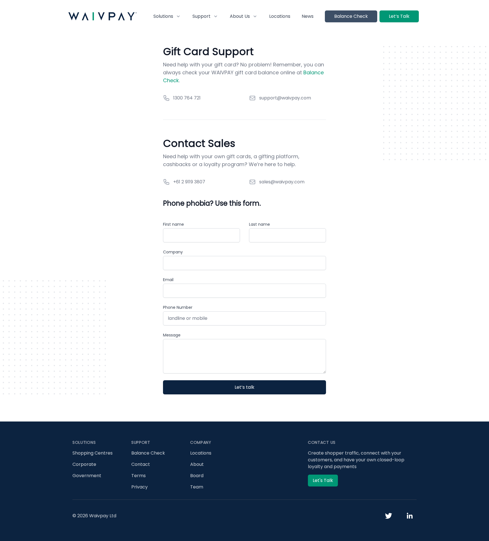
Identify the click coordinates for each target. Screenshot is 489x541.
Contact (140, 464)
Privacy (139, 487)
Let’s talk (244, 387)
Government (86, 475)
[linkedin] (409, 516)
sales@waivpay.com (281, 182)
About (197, 464)
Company (173, 252)
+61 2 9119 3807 (189, 182)
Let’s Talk (399, 16)
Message (172, 335)
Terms (138, 475)
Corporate (84, 464)
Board (196, 475)
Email (168, 280)
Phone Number (177, 307)
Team (196, 487)
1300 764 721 (187, 98)
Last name (259, 224)
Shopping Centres (92, 453)
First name (173, 224)
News (308, 16)
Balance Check (351, 16)
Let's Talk (323, 480)
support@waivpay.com (285, 98)
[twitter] (388, 516)
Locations (279, 16)
